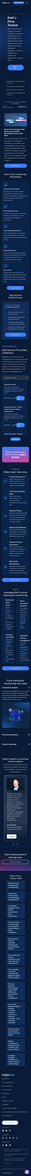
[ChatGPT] (3, 1138)
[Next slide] (17, 844)
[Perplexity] (6, 1138)
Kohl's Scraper (19, 455)
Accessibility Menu (7, 1173)
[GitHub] (10, 1130)
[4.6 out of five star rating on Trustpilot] (9, 14)
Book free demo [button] (19, 2)
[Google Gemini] (10, 1138)
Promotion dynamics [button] (10, 735)
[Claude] (13, 1138)
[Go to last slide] (13, 844)
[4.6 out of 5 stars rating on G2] (15, 14)
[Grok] (16, 1138)
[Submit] (27, 378)
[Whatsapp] (3, 1145)
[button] (10, 1123)
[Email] (6, 1145)
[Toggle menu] (27, 3)
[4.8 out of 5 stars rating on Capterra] (21, 14)
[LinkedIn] (3, 1130)
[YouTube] (6, 1130)
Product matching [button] (9, 744)
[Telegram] (10, 1145)
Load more (15, 439)
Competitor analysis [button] (10, 687)
